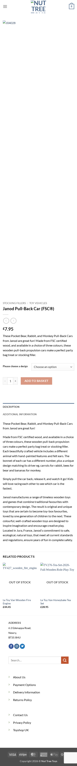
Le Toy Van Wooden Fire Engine (17, 602)
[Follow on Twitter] (22, 646)
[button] (5, 6)
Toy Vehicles (38, 303)
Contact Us (20, 715)
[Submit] (65, 660)
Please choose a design (15, 366)
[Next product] (6, 321)
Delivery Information (26, 692)
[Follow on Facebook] (11, 646)
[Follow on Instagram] (16, 646)
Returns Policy (22, 700)
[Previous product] (13, 321)
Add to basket (36, 380)
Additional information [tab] (20, 414)
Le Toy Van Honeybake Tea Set (55, 602)
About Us (19, 677)
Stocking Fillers (14, 303)
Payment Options (24, 684)
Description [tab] (11, 406)
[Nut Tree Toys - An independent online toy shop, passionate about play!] (38, 6)
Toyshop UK (21, 730)
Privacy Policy (22, 722)
